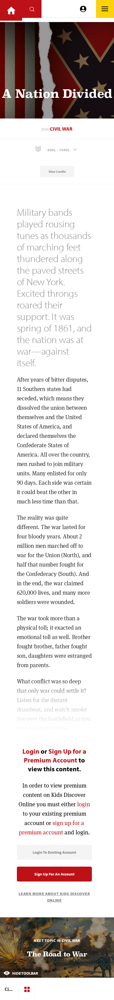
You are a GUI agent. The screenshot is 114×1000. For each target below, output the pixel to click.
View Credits (57, 171)
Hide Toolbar (24, 973)
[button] (57, 149)
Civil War (61, 129)
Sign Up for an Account (54, 874)
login (83, 804)
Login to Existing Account (54, 852)
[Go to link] (11, 10)
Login (30, 751)
